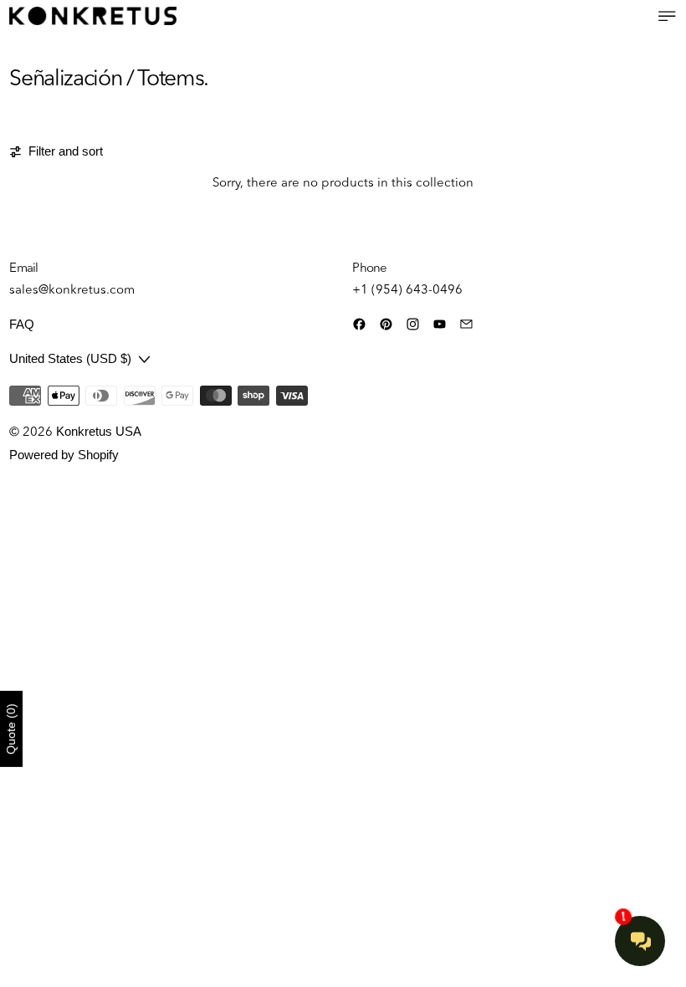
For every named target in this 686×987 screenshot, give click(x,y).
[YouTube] (440, 324)
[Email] (466, 324)
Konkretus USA (98, 431)
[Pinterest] (386, 324)
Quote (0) (11, 728)
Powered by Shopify (64, 454)
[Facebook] (359, 324)
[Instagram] (413, 324)
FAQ (21, 324)
